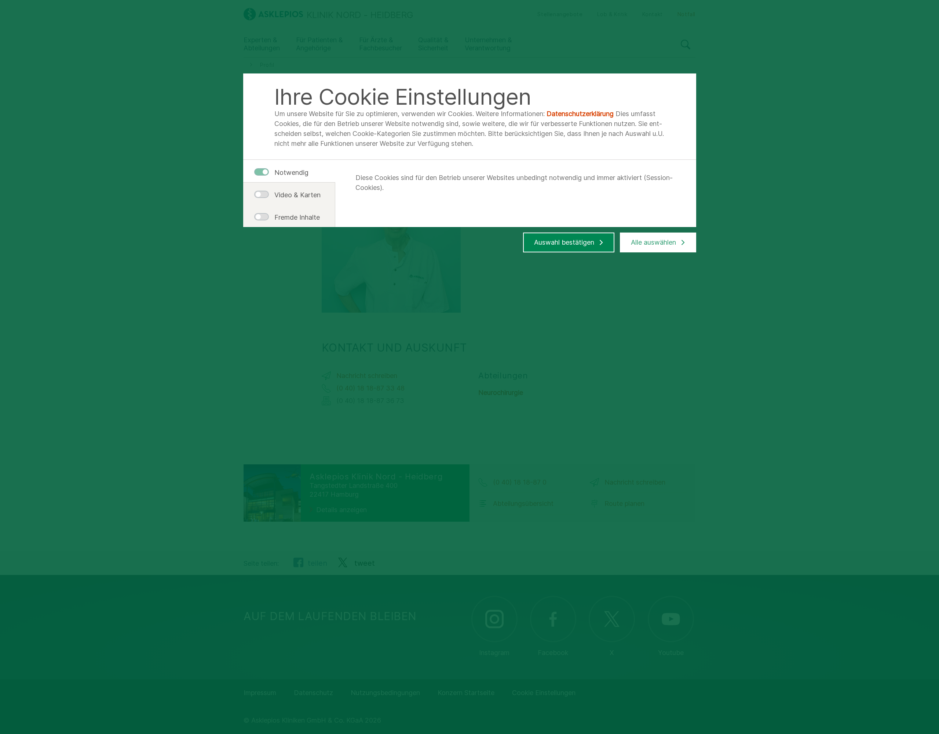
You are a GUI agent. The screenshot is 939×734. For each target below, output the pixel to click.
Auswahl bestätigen (564, 242)
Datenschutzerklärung (580, 114)
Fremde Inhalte (294, 217)
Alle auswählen (653, 242)
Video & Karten (294, 195)
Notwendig (291, 172)
